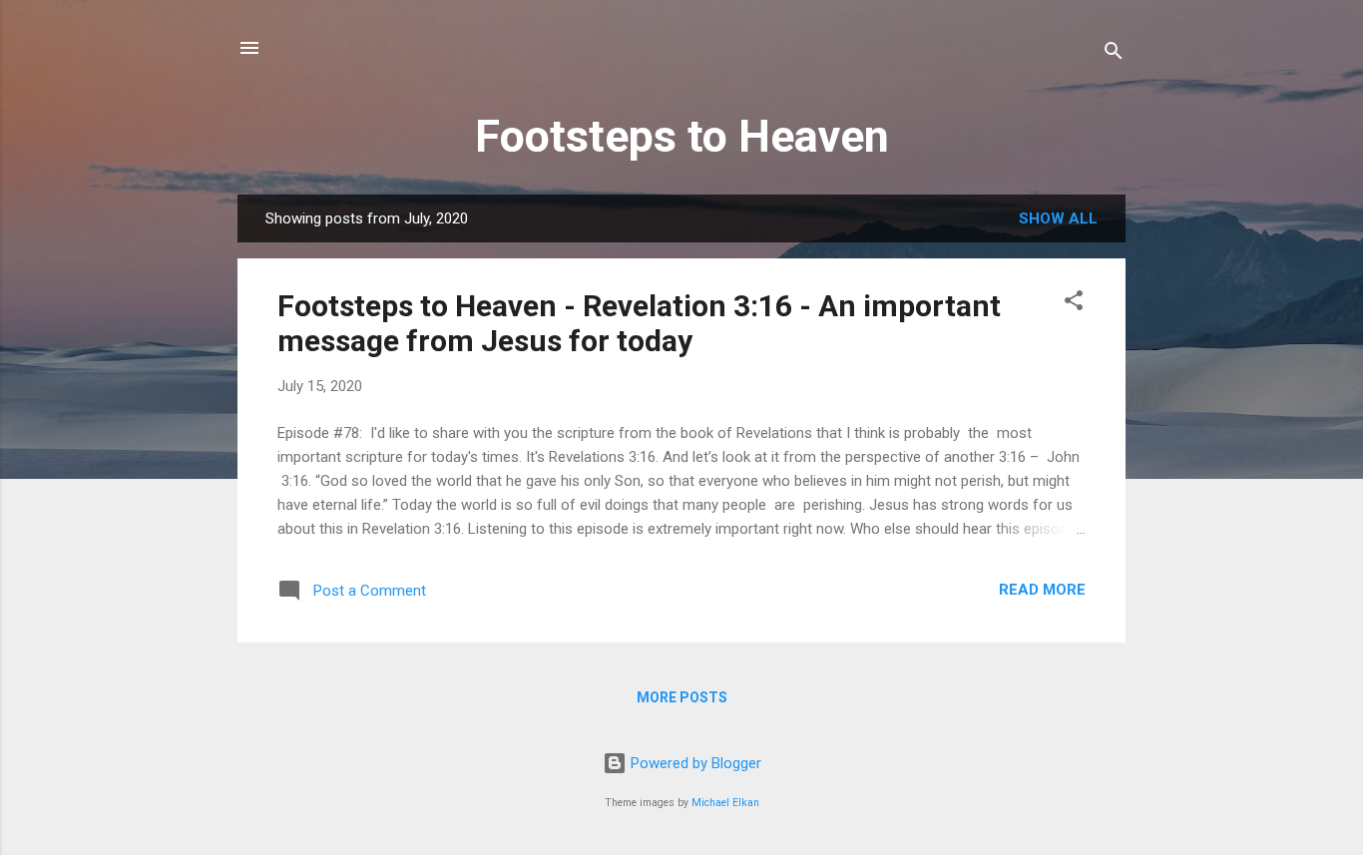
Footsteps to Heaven (682, 136)
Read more (1042, 590)
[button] (1074, 303)
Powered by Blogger (694, 763)
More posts (682, 697)
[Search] (1114, 54)
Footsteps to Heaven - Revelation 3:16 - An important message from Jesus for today (639, 323)
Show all (1058, 218)
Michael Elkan (725, 802)
